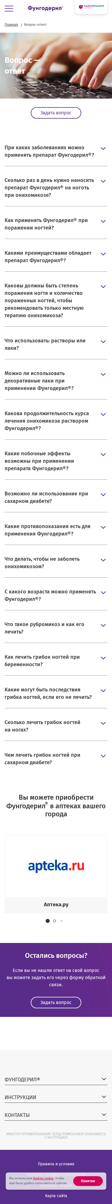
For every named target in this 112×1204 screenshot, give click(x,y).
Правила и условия (56, 1164)
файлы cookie (43, 1178)
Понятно (88, 1181)
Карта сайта (56, 1195)
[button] (48, 921)
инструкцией (57, 1138)
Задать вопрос (56, 112)
